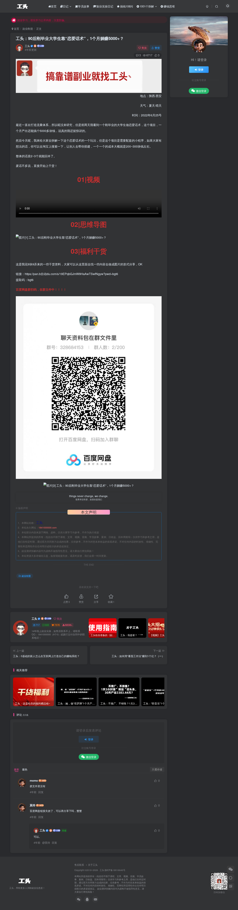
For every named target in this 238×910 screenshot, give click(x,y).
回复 (41, 792)
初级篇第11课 (190, 314)
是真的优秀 (189, 257)
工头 (27, 46)
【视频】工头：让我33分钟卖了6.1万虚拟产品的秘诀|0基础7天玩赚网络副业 (208, 157)
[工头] (24, 880)
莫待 (32, 805)
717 (38, 624)
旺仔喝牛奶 (189, 253)
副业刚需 (27, 28)
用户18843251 (190, 276)
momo (34, 781)
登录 (90, 739)
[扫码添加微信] (230, 869)
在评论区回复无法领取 (195, 292)
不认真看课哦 (190, 269)
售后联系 (79, 865)
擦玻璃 (186, 238)
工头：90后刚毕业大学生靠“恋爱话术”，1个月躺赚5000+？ (70, 38)
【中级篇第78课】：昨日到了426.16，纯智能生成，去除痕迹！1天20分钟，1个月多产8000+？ (208, 174)
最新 (16, 769)
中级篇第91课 (190, 280)
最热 (24, 769)
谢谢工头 (187, 231)
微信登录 (91, 757)
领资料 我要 (189, 303)
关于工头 (93, 865)
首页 (16, 28)
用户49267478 (190, 299)
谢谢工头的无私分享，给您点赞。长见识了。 (203, 244)
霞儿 (185, 227)
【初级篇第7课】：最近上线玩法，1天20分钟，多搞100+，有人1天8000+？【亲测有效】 (208, 189)
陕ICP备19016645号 (115, 870)
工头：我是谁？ (201, 139)
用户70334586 (190, 310)
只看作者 (157, 769)
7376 (57, 624)
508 (47, 624)
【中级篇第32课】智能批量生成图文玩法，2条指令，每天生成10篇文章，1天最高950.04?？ (208, 204)
